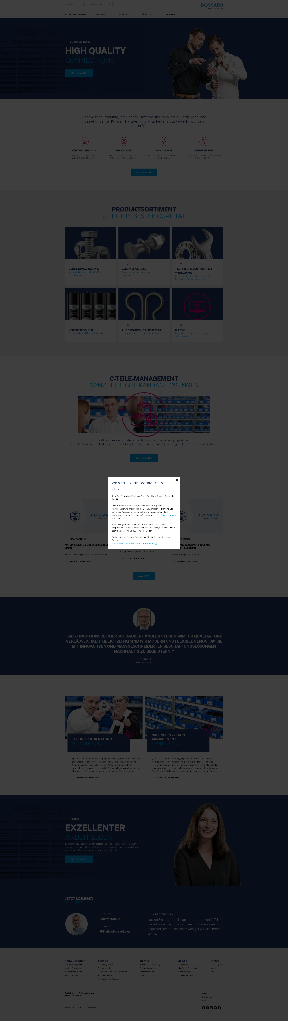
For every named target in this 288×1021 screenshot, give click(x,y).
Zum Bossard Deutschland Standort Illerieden (133, 544)
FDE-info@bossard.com (165, 515)
